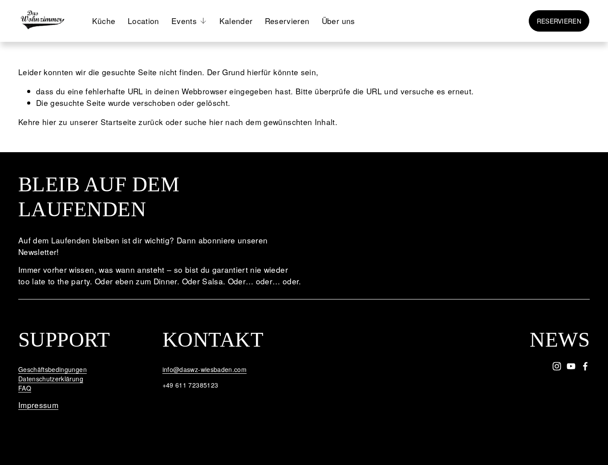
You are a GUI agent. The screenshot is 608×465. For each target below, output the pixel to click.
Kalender (236, 20)
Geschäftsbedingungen (52, 369)
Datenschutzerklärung (50, 378)
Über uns (338, 20)
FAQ (24, 388)
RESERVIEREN (559, 20)
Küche (104, 20)
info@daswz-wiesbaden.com (204, 369)
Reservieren (287, 20)
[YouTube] (571, 366)
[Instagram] (556, 366)
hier (49, 121)
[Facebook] (585, 366)
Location (143, 20)
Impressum (38, 404)
